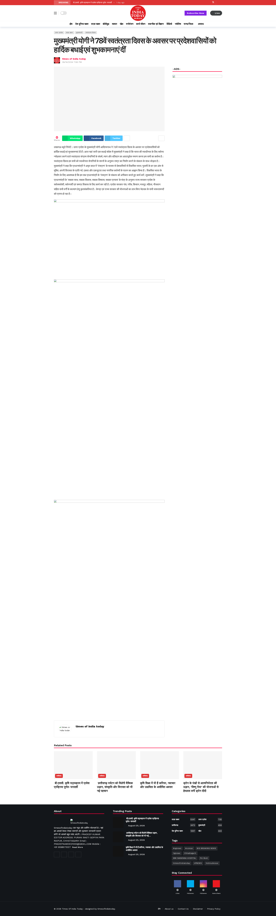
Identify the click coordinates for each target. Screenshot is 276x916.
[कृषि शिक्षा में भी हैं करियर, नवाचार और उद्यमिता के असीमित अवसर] (159, 765)
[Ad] (197, 161)
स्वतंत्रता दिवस (91, 33)
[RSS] (78, 854)
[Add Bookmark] (161, 138)
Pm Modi (204, 858)
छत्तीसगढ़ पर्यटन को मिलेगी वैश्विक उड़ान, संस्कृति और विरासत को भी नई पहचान (115, 787)
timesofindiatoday (181, 863)
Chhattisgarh (190, 853)
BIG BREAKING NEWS (206, 848)
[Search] (220, 24)
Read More (77, 847)
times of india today (74, 58)
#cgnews (177, 848)
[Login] (220, 2)
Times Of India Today (72, 909)
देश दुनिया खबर (183, 831)
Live (217, 13)
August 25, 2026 (136, 825)
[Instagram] (208, 2)
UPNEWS (198, 863)
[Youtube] (204, 2)
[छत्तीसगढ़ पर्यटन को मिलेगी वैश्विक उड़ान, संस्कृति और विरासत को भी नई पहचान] (116, 765)
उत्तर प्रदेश (59, 33)
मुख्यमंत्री (79, 33)
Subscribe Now (195, 13)
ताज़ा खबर (69, 33)
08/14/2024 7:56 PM (72, 62)
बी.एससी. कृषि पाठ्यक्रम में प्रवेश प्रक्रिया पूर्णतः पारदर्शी (92, 2)
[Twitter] (64, 854)
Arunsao (189, 848)
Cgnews (176, 853)
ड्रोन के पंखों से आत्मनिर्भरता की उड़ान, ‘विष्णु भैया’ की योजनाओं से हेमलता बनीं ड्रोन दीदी (200, 787)
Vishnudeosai (212, 863)
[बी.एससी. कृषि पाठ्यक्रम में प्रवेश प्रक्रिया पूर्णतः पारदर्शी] (73, 765)
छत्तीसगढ (58, 776)
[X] (213, 2)
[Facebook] (200, 2)
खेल (210, 831)
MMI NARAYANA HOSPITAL (184, 858)
